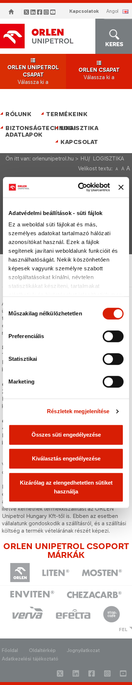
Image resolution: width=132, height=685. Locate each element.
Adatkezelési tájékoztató (30, 659)
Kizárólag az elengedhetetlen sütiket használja (66, 487)
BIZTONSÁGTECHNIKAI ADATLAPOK (28, 131)
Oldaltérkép (42, 650)
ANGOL (112, 11)
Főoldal (10, 650)
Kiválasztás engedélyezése (66, 458)
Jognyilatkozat (83, 650)
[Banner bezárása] (121, 187)
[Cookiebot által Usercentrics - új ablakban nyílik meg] (81, 187)
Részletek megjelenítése (78, 411)
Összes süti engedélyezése (66, 435)
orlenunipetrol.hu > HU (60, 158)
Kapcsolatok (84, 11)
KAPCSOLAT (79, 141)
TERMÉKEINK (67, 114)
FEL (123, 629)
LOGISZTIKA (79, 128)
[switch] (113, 336)
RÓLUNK (19, 114)
